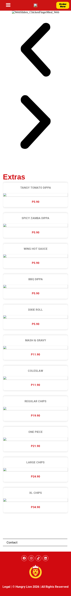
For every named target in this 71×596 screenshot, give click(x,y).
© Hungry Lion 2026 (25, 586)
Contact (12, 542)
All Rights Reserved (54, 586)
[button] (35, 50)
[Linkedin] (45, 558)
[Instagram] (31, 558)
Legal (6, 586)
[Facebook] (24, 558)
